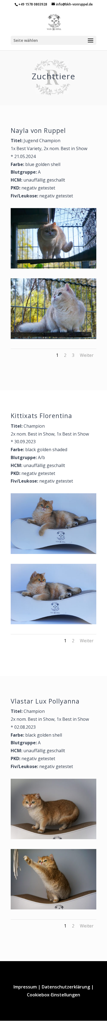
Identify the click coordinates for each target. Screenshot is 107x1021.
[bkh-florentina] (53, 552)
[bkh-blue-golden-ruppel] (53, 337)
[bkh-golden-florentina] (53, 623)
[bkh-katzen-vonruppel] (53, 908)
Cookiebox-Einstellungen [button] (53, 995)
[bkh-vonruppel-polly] (53, 838)
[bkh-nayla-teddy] (53, 267)
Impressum (25, 987)
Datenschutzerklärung (66, 987)
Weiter (87, 355)
